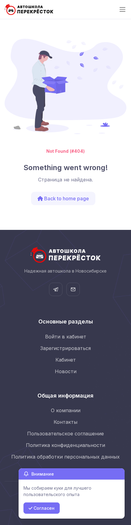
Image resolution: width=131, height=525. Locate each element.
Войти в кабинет (65, 337)
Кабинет (65, 360)
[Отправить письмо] (73, 289)
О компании (65, 410)
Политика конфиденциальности (65, 445)
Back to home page (66, 198)
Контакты (65, 422)
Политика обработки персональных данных (65, 457)
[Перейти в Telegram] (55, 289)
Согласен (43, 508)
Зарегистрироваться (65, 348)
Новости (65, 371)
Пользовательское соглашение (65, 433)
